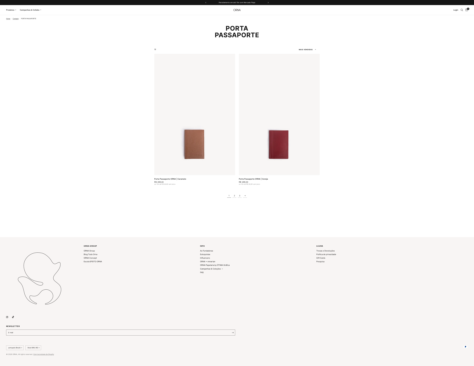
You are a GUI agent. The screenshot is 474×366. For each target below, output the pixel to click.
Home (8, 19)
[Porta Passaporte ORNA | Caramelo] (194, 114)
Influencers (205, 258)
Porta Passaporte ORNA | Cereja (253, 179)
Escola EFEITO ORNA (93, 261)
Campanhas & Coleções (210, 269)
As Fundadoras (206, 251)
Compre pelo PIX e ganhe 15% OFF (237, 2)
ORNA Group (89, 251)
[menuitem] (12, 10)
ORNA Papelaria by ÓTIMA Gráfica (215, 265)
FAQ (202, 272)
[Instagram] (9, 317)
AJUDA (319, 246)
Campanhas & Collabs (29, 10)
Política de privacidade (326, 254)
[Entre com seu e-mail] (232, 333)
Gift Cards (320, 258)
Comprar (16, 19)
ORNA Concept (90, 258)
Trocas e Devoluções (325, 251)
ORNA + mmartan (207, 261)
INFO (202, 246)
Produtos (10, 10)
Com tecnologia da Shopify (43, 354)
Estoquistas (205, 254)
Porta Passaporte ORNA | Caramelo (170, 179)
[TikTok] (15, 317)
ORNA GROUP (90, 246)
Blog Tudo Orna (90, 254)
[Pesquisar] (461, 10)
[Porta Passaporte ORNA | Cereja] (279, 114)
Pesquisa (320, 261)
